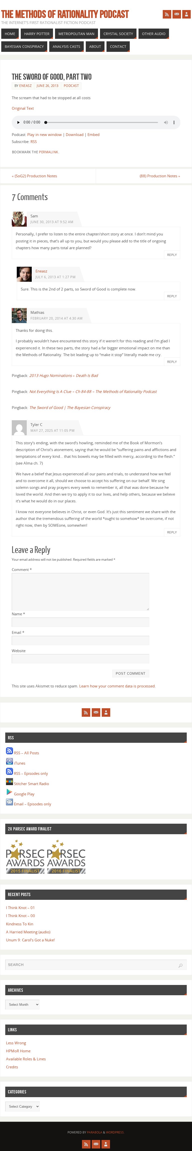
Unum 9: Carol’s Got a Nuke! (30, 939)
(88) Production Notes (160, 175)
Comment (22, 569)
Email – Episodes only (32, 803)
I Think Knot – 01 (20, 907)
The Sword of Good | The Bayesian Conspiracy (69, 407)
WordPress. (115, 1132)
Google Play (23, 793)
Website (19, 650)
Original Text (23, 108)
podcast (71, 85)
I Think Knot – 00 (20, 915)
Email (18, 632)
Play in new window (44, 134)
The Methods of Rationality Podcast (65, 14)
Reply (172, 255)
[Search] (180, 965)
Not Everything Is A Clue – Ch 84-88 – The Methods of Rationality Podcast (92, 391)
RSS (33, 141)
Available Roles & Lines (26, 1058)
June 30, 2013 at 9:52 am (52, 222)
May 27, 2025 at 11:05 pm (52, 430)
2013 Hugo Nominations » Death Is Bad (63, 375)
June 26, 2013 (47, 85)
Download (75, 134)
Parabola (94, 1132)
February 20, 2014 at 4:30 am (56, 318)
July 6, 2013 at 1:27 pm (56, 277)
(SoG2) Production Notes (34, 175)
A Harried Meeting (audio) (28, 931)
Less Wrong (16, 1042)
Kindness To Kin (19, 923)
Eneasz (25, 85)
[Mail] (176, 14)
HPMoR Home (18, 1050)
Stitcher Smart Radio (31, 783)
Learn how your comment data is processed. (117, 685)
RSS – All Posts (26, 752)
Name (18, 613)
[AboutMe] (186, 14)
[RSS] (167, 14)
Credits (12, 1066)
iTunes (19, 763)
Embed (94, 134)
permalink (48, 152)
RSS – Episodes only (30, 773)
